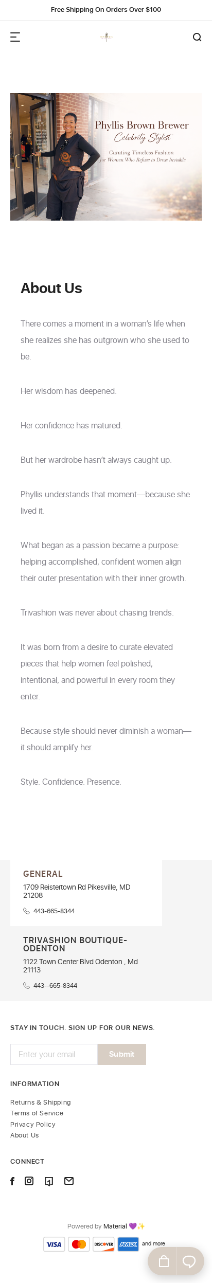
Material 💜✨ (124, 1227)
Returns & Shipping (40, 1103)
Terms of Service (37, 1113)
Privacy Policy (33, 1125)
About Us (24, 1136)
